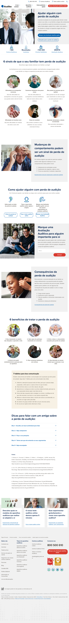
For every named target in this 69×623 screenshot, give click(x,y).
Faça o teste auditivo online (26, 215)
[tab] (16, 6)
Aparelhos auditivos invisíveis (22, 560)
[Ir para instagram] (57, 570)
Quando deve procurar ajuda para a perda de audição (49, 175)
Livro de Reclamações (7, 579)
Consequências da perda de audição (44, 305)
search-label (67, 1)
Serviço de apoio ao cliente (6, 554)
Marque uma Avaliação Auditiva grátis (49, 35)
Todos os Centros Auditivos (36, 552)
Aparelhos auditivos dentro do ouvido (22, 551)
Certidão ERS (4, 568)
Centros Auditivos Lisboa (36, 545)
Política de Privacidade (19, 598)
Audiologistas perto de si (38, 557)
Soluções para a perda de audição (48, 40)
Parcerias (3, 562)
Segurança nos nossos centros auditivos (7, 558)
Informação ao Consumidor (5, 575)
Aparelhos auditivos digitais (22, 570)
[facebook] (48, 570)
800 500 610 (55, 545)
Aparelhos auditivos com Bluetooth (22, 556)
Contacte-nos (4, 544)
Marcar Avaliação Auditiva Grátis (58, 6)
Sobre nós (4, 541)
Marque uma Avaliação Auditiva (42, 215)
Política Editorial (5, 571)
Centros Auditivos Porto (38, 549)
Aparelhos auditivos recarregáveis (22, 565)
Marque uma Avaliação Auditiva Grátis (57, 551)
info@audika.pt (40, 597)
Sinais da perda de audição (10, 215)
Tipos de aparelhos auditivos (22, 542)
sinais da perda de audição (30, 69)
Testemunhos (4, 550)
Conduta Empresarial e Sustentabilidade (42, 598)
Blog (2, 565)
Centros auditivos (37, 541)
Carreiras (3, 547)
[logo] (6, 6)
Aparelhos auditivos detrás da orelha (22, 546)
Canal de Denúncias (29, 598)
